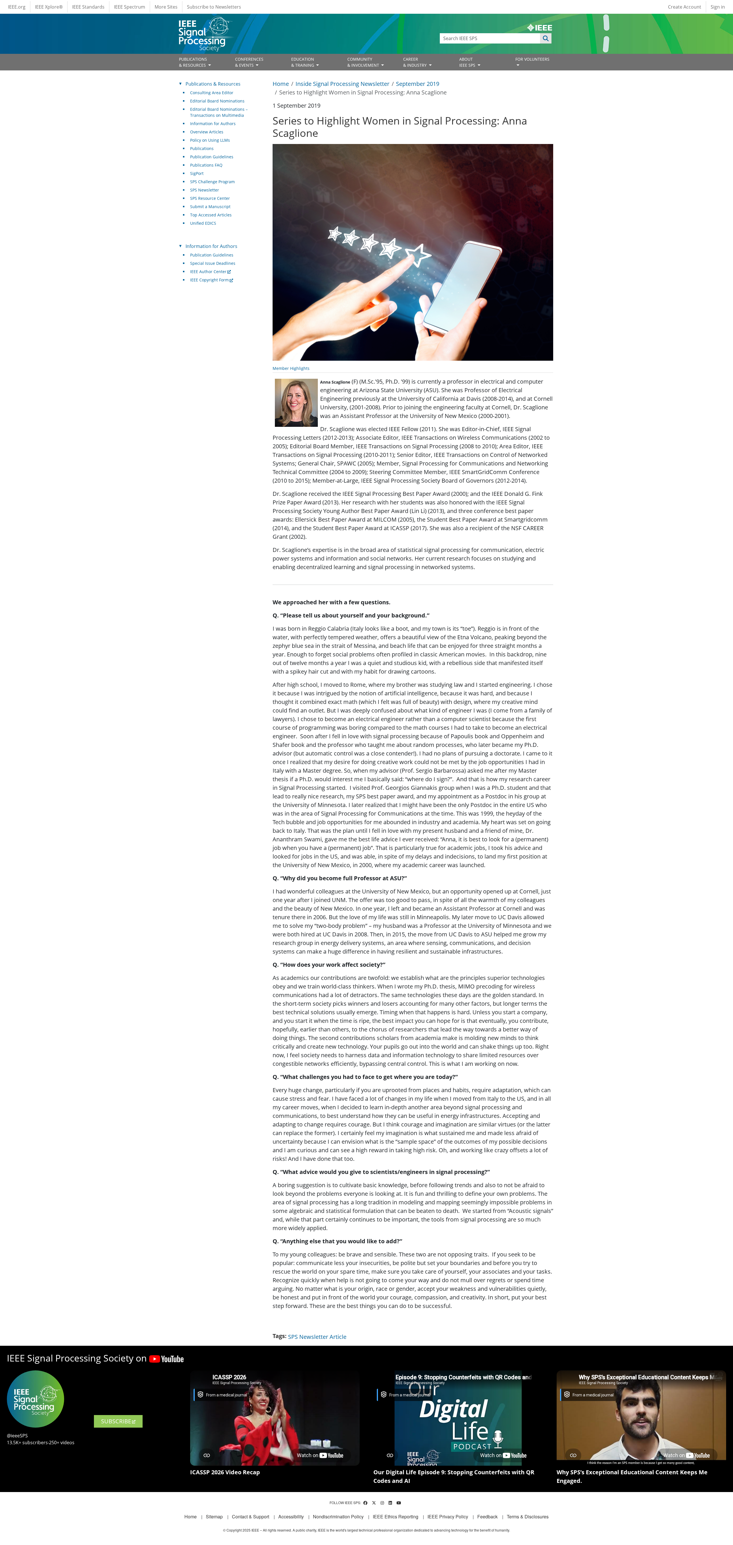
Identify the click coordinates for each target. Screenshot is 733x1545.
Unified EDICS (203, 223)
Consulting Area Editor (211, 92)
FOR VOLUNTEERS (532, 59)
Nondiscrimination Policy (338, 1516)
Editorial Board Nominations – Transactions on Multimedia (219, 112)
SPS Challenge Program (212, 181)
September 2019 (417, 84)
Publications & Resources (213, 84)
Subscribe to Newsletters (214, 7)
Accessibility (291, 1516)
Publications (202, 148)
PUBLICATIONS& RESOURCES (193, 62)
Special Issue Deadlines (212, 263)
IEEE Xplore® (49, 7)
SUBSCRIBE (116, 1421)
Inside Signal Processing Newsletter (342, 84)
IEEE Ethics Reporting (395, 1516)
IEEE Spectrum (129, 7)
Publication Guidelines (211, 156)
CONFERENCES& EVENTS (249, 62)
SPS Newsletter (204, 190)
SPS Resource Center (210, 198)
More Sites (166, 7)
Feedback (487, 1516)
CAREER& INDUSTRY (415, 62)
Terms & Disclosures (528, 1516)
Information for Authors (213, 123)
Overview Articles (206, 132)
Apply (545, 38)
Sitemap (214, 1516)
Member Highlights (291, 368)
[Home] (205, 21)
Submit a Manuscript (210, 206)
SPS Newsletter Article (317, 1337)
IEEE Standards (88, 7)
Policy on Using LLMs (210, 140)
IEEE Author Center (208, 271)
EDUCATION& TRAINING (303, 62)
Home (281, 84)
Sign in (718, 7)
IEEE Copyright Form (209, 280)
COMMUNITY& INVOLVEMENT (363, 62)
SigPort (197, 173)
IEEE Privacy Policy (447, 1516)
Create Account (684, 7)
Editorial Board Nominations (217, 101)
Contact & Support (250, 1516)
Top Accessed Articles (211, 215)
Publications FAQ (206, 165)
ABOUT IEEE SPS (467, 62)
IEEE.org (16, 7)
